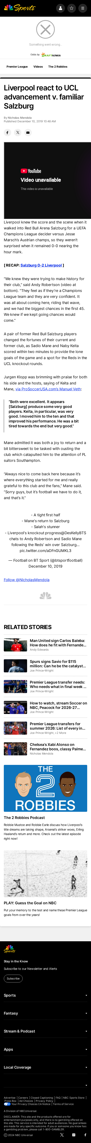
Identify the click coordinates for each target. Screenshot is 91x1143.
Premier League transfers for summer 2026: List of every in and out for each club (56, 726)
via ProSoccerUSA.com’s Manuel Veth (48, 389)
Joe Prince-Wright (42, 670)
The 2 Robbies (57, 66)
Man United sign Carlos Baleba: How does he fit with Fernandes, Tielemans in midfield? (58, 642)
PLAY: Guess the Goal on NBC (30, 903)
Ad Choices (26, 1100)
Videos (38, 66)
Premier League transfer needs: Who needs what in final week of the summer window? (58, 684)
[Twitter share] (17, 132)
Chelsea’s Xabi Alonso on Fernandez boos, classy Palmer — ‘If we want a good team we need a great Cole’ (57, 746)
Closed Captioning (42, 1097)
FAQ (58, 1097)
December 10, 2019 (45, 566)
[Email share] (28, 132)
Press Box (10, 1100)
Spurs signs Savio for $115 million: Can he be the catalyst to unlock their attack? (56, 663)
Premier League (17, 66)
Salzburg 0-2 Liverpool (41, 265)
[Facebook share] (7, 132)
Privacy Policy (44, 1100)
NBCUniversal (28, 1111)
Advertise (10, 1097)
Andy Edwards (39, 649)
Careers (23, 1097)
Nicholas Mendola (20, 117)
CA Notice (44, 1104)
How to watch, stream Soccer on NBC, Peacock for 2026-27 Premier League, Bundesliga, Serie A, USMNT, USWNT (58, 705)
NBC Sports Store (73, 1097)
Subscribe (13, 978)
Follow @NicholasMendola (27, 580)
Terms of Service (63, 1104)
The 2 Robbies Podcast (24, 817)
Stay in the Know (16, 961)
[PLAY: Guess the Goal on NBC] (45, 873)
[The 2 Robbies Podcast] (45, 788)
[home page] (20, 8)
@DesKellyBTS (73, 533)
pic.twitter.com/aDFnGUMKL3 (45, 550)
